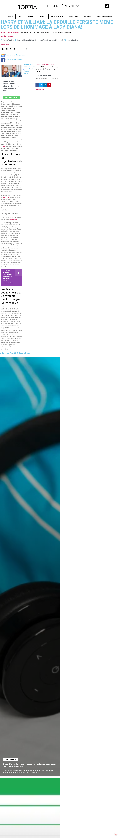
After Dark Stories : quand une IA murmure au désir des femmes (30, 765)
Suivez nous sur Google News (15, 55)
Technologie (73, 16)
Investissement (57, 16)
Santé (10, 16)
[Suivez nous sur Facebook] (3, 62)
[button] (107, 6)
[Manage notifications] (115, 834)
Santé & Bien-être (7, 36)
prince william (5, 44)
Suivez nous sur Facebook (13, 60)
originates (13, 219)
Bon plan (87, 16)
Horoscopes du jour (104, 16)
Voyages (31, 16)
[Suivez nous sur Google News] (3, 57)
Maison (43, 16)
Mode (20, 16)
